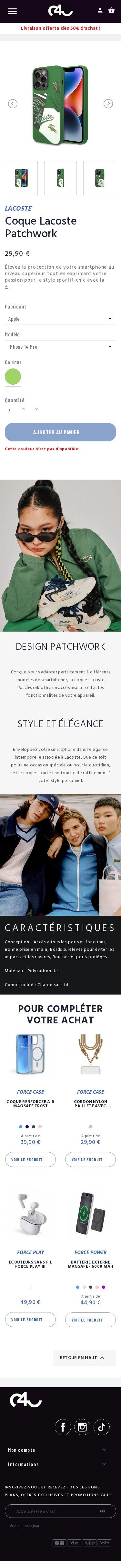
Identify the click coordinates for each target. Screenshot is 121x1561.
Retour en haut (83, 1358)
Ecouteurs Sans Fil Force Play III (30, 1264)
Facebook (63, 1427)
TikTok (101, 1427)
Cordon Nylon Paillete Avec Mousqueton (90, 1104)
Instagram (82, 1427)
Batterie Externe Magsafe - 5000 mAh (91, 1264)
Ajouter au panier (56, 432)
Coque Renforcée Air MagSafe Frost (30, 1104)
